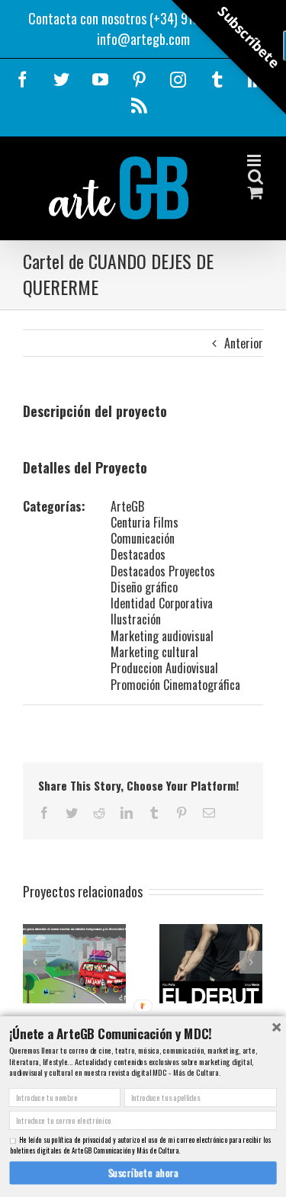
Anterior (243, 343)
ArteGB (127, 506)
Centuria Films (144, 522)
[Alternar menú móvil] (255, 160)
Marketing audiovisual (162, 636)
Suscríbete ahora (143, 1172)
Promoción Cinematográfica (175, 685)
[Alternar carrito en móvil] (255, 193)
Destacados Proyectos (163, 571)
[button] (142, 1033)
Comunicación (143, 538)
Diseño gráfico (144, 587)
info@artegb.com (143, 39)
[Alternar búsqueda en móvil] (255, 176)
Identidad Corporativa (162, 603)
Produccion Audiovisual (164, 668)
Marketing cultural (154, 652)
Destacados (138, 554)
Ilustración (136, 619)
